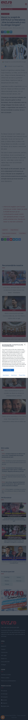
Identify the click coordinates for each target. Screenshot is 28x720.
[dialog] (14, 360)
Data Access (14, 375)
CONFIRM (8, 370)
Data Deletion (6, 375)
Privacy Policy (22, 375)
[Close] (25, 345)
